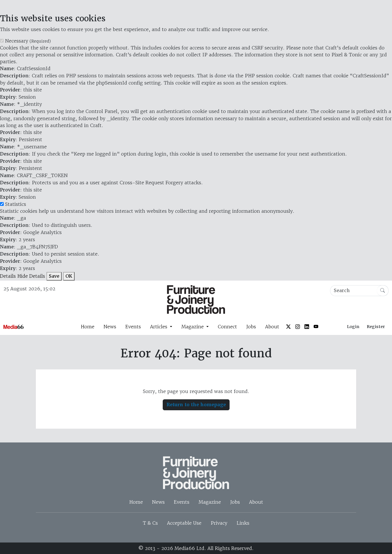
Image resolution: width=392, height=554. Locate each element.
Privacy (219, 523)
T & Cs (150, 523)
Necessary (28, 41)
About (272, 326)
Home (87, 326)
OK (68, 276)
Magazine (210, 502)
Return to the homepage (196, 405)
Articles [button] (159, 326)
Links (242, 523)
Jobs (251, 326)
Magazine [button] (193, 326)
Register (376, 326)
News (110, 326)
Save (54, 276)
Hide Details (31, 276)
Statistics (15, 204)
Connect (227, 326)
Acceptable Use (184, 523)
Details (8, 276)
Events (133, 326)
